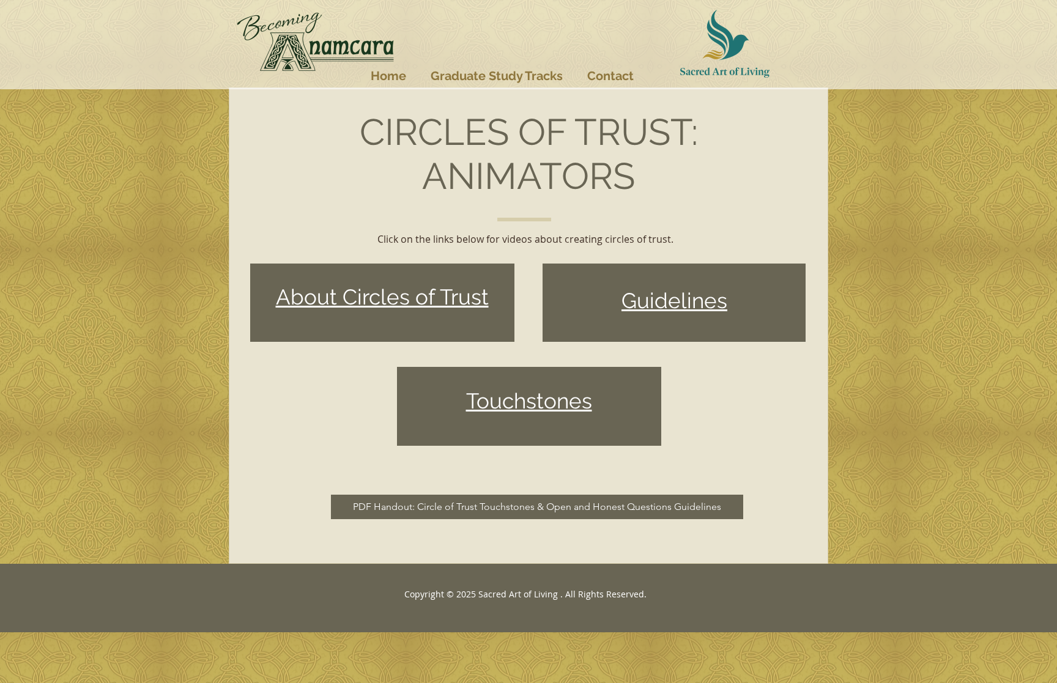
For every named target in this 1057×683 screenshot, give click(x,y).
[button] (496, 76)
